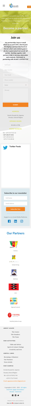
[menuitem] (15, 332)
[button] (4, 6)
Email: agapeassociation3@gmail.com (14, 381)
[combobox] (15, 85)
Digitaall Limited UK (19, 403)
